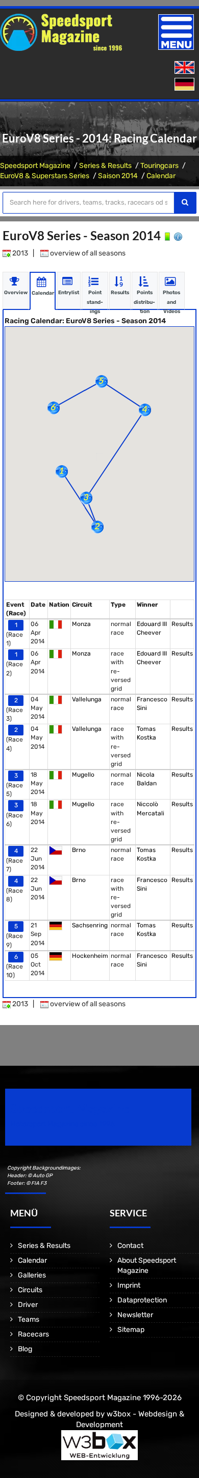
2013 (19, 253)
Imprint (128, 1285)
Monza (81, 624)
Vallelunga (87, 699)
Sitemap (130, 1329)
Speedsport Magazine (35, 165)
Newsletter (135, 1315)
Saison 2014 (118, 176)
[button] (62, 471)
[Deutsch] (185, 84)
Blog (25, 1349)
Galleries (32, 1275)
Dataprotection (142, 1300)
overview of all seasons (87, 253)
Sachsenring (90, 925)
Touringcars (159, 165)
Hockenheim (90, 955)
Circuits (30, 1290)
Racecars (33, 1334)
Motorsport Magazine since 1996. (63, 1124)
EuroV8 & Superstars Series (44, 176)
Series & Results (105, 165)
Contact (130, 1245)
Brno (79, 850)
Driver (28, 1304)
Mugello (83, 774)
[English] (185, 68)
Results (182, 624)
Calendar (161, 176)
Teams (28, 1319)
